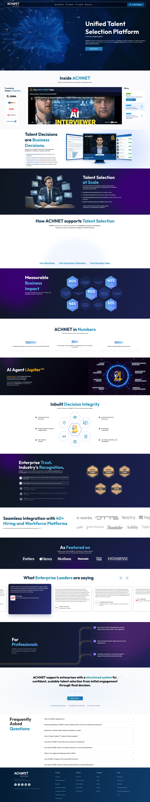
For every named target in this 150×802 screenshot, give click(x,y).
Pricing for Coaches (60, 794)
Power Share (79, 787)
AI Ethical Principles (122, 787)
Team (98, 780)
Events (98, 791)
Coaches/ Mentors (60, 780)
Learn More (130, 99)
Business (57, 784)
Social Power (79, 791)
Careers (99, 787)
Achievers (57, 776)
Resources (120, 776)
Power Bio (78, 776)
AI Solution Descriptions (123, 791)
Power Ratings (79, 784)
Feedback (119, 784)
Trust (118, 794)
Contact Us (120, 780)
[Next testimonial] (127, 578)
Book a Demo (94, 49)
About (98, 776)
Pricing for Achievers (60, 791)
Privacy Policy (58, 798)
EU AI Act (34, 498)
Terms (98, 784)
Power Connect (80, 780)
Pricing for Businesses (60, 787)
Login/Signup (137, 4)
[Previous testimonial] (121, 578)
